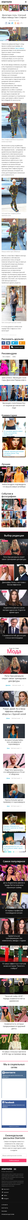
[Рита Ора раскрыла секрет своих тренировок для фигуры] (14, 547)
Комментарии (18, 347)
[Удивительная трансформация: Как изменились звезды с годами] (14, 926)
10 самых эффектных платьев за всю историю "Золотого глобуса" (14, 966)
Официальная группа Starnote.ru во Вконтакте (12, 1076)
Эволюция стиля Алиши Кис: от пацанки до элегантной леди (14, 405)
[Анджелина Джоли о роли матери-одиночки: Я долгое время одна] (14, 598)
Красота (4, 541)
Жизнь (4, 468)
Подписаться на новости (14, 1126)
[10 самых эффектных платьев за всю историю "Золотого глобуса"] (14, 954)
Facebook (6, 1192)
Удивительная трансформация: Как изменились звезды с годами (14, 938)
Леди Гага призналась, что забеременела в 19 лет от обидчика (14, 772)
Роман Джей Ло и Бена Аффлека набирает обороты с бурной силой (14, 711)
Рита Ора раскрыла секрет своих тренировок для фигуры (14, 678)
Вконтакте (6, 1189)
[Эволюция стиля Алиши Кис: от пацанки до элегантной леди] (14, 393)
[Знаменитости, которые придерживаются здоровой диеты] (14, 1014)
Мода (4, 361)
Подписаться (14, 1160)
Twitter (5, 1195)
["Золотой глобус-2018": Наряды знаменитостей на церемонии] (14, 986)
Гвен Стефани (19, 48)
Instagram (6, 1198)
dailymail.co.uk (12, 334)
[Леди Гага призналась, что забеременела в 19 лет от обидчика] (14, 761)
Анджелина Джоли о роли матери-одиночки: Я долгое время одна (14, 610)
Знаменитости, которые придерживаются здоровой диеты (14, 1026)
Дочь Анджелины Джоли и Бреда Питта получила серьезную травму (14, 885)
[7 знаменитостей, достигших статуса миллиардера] (14, 625)
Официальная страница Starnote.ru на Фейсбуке (13, 1105)
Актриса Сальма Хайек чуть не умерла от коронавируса (14, 742)
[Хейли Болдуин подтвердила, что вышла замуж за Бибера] (14, 474)
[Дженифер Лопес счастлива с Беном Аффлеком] (14, 572)
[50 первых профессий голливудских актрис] (14, 901)
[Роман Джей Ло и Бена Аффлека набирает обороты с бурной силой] (14, 699)
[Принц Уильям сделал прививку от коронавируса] (14, 791)
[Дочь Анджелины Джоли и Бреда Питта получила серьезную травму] (14, 873)
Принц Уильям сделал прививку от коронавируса (14, 801)
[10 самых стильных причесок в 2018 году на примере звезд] (14, 1042)
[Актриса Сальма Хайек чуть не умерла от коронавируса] (14, 731)
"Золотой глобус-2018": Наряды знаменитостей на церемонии (14, 998)
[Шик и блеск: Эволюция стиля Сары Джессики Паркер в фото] (14, 368)
